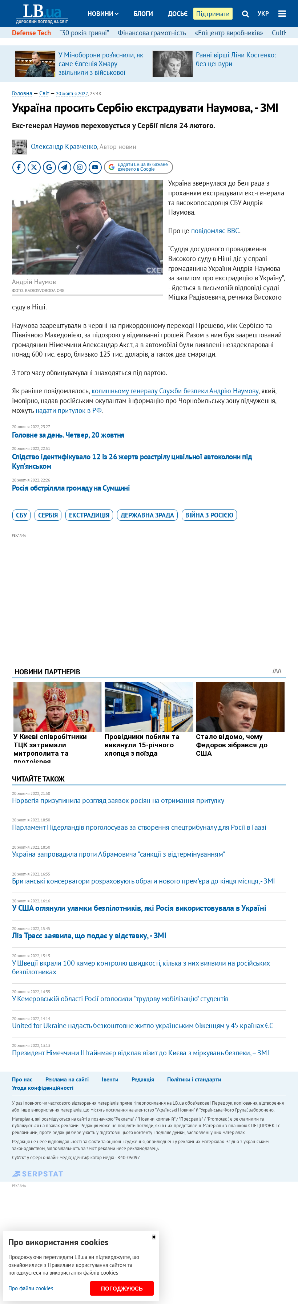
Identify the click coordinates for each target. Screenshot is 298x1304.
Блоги (143, 13)
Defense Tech (31, 32)
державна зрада (147, 515)
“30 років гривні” (84, 32)
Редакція (143, 1079)
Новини (100, 13)
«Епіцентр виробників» (229, 32)
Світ (44, 93)
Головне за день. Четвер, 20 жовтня (68, 435)
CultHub (284, 32)
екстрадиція (89, 515)
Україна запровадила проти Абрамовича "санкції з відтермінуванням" (118, 854)
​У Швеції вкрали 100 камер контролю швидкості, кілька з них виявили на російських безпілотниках (141, 967)
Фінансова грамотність (152, 32)
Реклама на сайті (67, 1079)
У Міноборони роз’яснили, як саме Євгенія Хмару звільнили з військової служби (101, 67)
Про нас (22, 1079)
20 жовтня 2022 (72, 93)
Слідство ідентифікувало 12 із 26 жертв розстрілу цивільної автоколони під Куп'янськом (132, 461)
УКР (263, 13)
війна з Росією (209, 515)
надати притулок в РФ (68, 410)
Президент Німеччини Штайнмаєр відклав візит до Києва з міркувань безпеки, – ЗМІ (140, 1052)
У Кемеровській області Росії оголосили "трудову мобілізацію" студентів (120, 998)
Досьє (178, 13)
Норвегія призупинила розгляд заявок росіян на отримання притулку (118, 800)
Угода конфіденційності (42, 1087)
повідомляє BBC (215, 230)
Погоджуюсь (122, 1288)
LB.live (155, 41)
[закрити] (154, 1237)
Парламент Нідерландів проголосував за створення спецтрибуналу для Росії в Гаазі (139, 827)
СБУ (21, 515)
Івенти (110, 1079)
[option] (80, 63)
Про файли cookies (30, 1288)
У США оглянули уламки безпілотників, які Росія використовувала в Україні (139, 908)
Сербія (48, 515)
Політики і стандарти (194, 1079)
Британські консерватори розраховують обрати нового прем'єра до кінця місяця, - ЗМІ (143, 881)
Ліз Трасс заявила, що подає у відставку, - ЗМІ (89, 935)
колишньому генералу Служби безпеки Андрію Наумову (175, 390)
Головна (22, 93)
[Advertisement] (149, 590)
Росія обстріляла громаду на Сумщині (71, 488)
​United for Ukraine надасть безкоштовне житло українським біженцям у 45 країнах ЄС (142, 1025)
